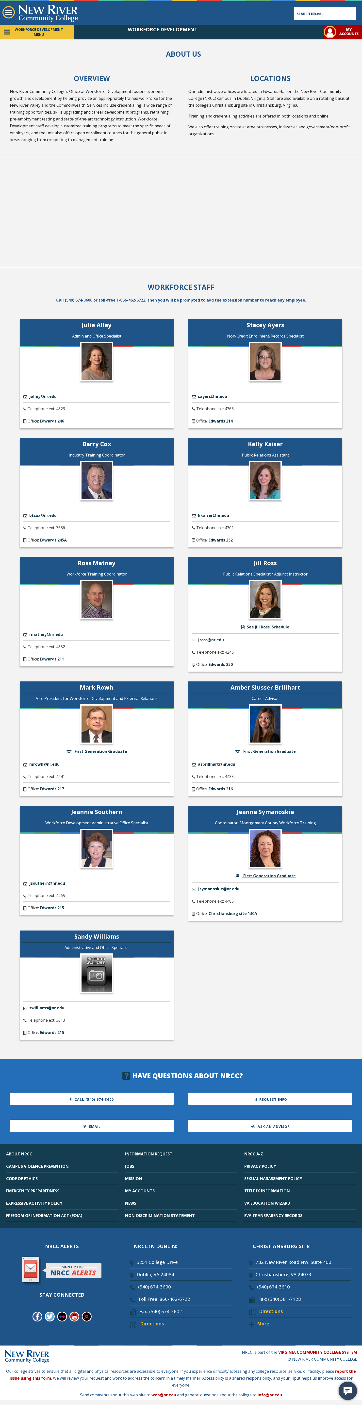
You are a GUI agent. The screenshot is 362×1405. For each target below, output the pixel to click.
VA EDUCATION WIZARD (267, 1203)
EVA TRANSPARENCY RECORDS (273, 1215)
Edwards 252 (221, 540)
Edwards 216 (221, 789)
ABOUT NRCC (19, 1154)
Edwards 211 (52, 659)
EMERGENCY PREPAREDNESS (32, 1191)
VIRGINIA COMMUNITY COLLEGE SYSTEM (317, 1352)
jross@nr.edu (211, 640)
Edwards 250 (221, 664)
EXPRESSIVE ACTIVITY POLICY (34, 1203)
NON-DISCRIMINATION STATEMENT (160, 1215)
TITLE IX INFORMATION (267, 1191)
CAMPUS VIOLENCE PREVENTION (37, 1166)
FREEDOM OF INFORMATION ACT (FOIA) (44, 1215)
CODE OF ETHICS (22, 1178)
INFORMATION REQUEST (148, 1154)
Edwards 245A (53, 540)
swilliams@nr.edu (46, 1008)
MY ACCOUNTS (140, 1191)
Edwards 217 (52, 789)
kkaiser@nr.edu (213, 515)
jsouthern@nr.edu (47, 883)
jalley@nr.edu (43, 396)
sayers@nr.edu (212, 396)
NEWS (130, 1203)
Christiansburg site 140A (233, 913)
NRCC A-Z (253, 1154)
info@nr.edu (270, 1395)
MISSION (133, 1178)
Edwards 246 (52, 421)
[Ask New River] (348, 1391)
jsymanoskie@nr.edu (218, 889)
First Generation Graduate (100, 751)
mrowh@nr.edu (44, 764)
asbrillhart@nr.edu (216, 764)
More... (265, 1323)
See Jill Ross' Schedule (268, 627)
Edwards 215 (52, 908)
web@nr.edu (163, 1395)
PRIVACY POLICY (260, 1166)
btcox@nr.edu (43, 515)
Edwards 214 (221, 421)
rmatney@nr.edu (46, 634)
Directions (152, 1323)
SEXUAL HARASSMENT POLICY (273, 1178)
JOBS (129, 1166)
